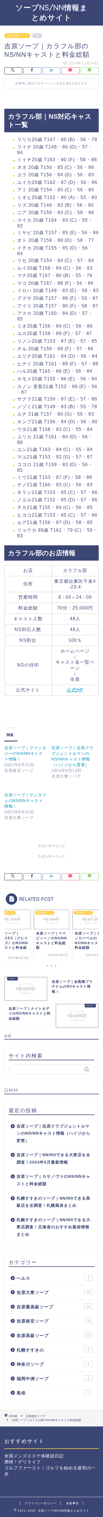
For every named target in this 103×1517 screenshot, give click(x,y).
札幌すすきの (53, 1350)
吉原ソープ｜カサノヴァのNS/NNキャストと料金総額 (53, 1180)
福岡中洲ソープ (53, 1378)
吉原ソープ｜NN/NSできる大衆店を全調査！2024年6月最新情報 (53, 1158)
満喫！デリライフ (22, 1461)
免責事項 (72, 1503)
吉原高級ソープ (53, 1335)
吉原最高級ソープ (53, 1306)
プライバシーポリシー (40, 1503)
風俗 (53, 1392)
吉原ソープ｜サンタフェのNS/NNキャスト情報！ (25, 800)
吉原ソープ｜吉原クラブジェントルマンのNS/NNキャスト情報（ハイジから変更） (53, 1133)
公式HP (75, 690)
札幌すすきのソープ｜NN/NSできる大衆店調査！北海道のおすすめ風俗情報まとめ (53, 1227)
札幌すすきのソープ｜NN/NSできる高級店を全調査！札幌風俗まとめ (53, 1202)
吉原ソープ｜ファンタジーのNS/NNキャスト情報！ (25, 753)
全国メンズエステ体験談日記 (34, 1455)
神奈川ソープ (53, 1364)
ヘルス (53, 1278)
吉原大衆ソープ (53, 1292)
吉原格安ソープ (17, 35)
